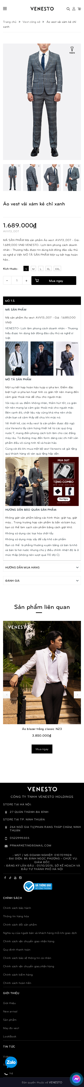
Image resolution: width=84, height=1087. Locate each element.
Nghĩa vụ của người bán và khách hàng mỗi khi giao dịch (40, 932)
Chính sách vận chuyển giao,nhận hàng (28, 966)
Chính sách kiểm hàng (18, 974)
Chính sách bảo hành (17, 907)
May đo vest (11, 1028)
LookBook (9, 1036)
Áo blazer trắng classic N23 (42, 728)
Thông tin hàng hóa (16, 916)
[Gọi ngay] (6, 1074)
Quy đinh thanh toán (16, 949)
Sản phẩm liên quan (42, 606)
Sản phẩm (10, 1019)
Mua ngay (56, 280)
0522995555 (19, 838)
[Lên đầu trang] (75, 1066)
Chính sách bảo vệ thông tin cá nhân (27, 957)
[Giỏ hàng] (79, 8)
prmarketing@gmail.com (30, 845)
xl (48, 268)
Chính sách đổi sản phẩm (20, 924)
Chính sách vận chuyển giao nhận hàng (28, 941)
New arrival (10, 1011)
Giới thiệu (9, 1003)
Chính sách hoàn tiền (17, 983)
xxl (57, 268)
